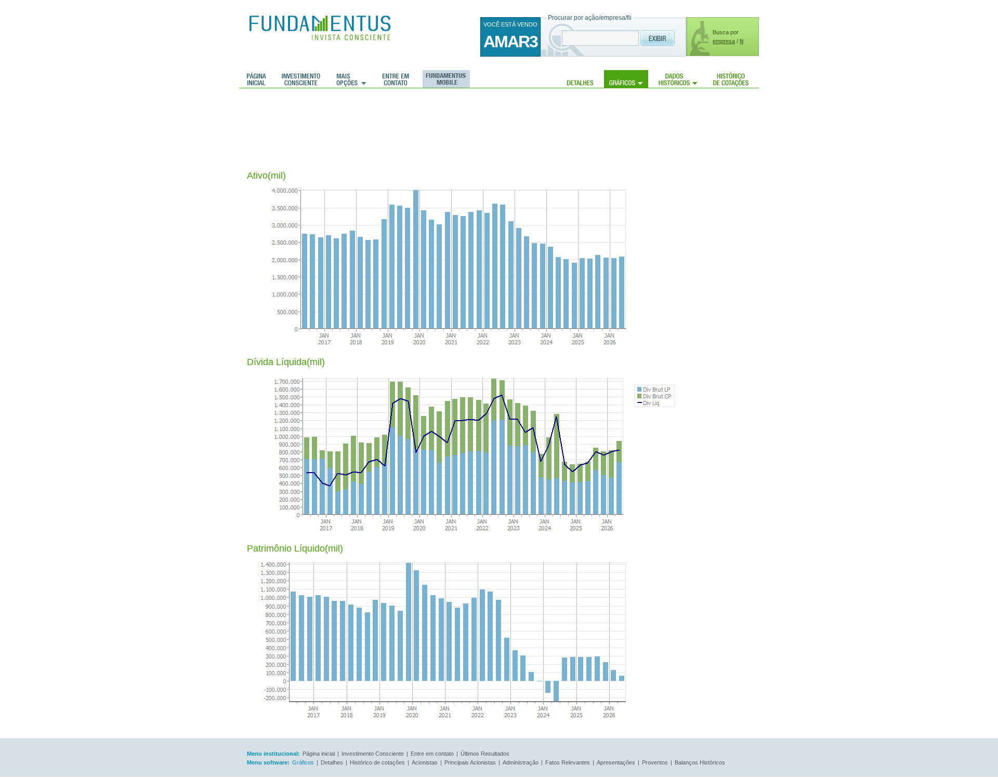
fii (741, 41)
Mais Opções (351, 79)
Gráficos (626, 79)
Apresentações (616, 762)
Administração (521, 762)
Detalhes (580, 79)
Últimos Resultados (485, 753)
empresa (724, 41)
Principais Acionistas (470, 762)
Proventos (655, 762)
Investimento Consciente (373, 753)
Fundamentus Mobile (444, 79)
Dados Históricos (678, 79)
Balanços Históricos (700, 762)
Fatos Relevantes (567, 762)
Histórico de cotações (731, 79)
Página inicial (256, 79)
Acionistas (425, 762)
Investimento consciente (301, 79)
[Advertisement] (436, 122)
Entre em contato (395, 79)
